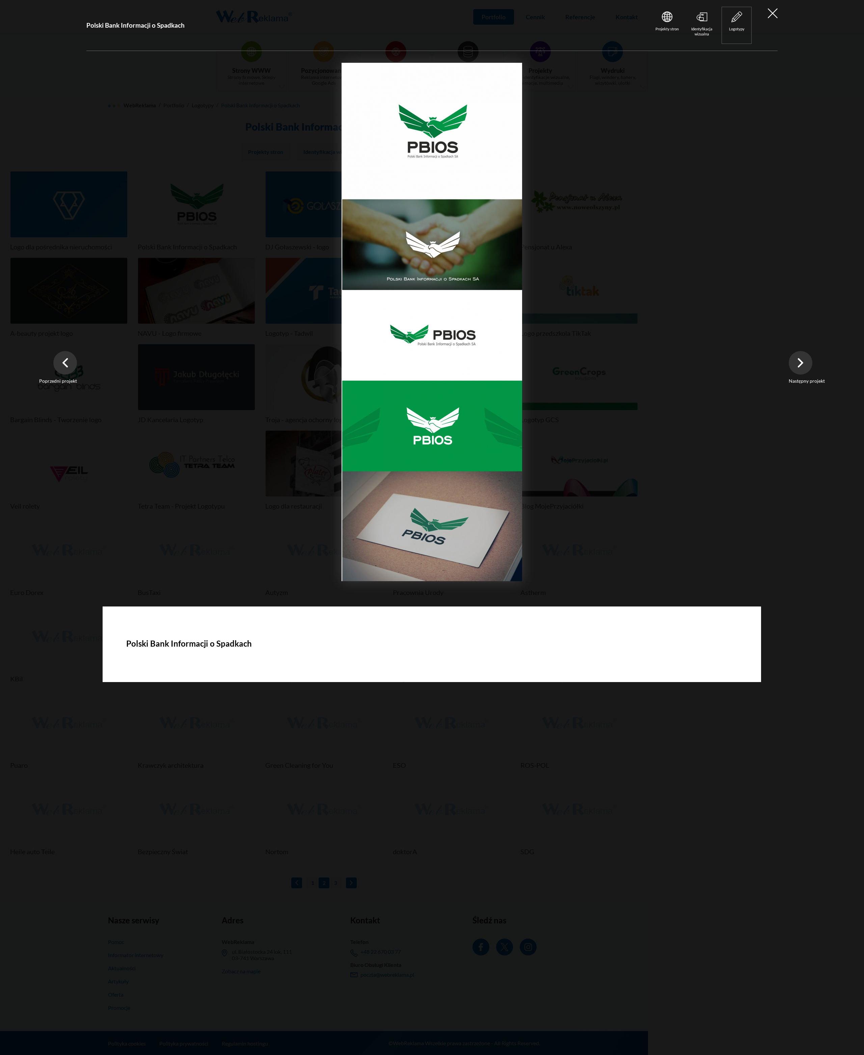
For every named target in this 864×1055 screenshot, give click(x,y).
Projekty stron (667, 29)
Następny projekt (807, 381)
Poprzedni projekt (58, 381)
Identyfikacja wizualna (701, 31)
